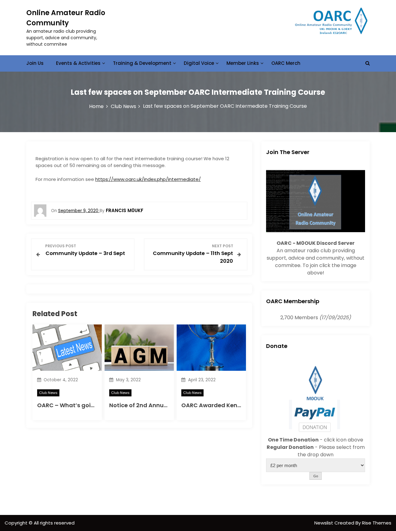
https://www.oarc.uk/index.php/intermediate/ (148, 179)
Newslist (324, 523)
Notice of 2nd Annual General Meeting (163, 405)
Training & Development (142, 63)
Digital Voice (199, 63)
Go (315, 476)
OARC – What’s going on (72, 405)
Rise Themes (376, 523)
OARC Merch (285, 63)
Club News (48, 392)
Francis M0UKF (124, 210)
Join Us (35, 63)
